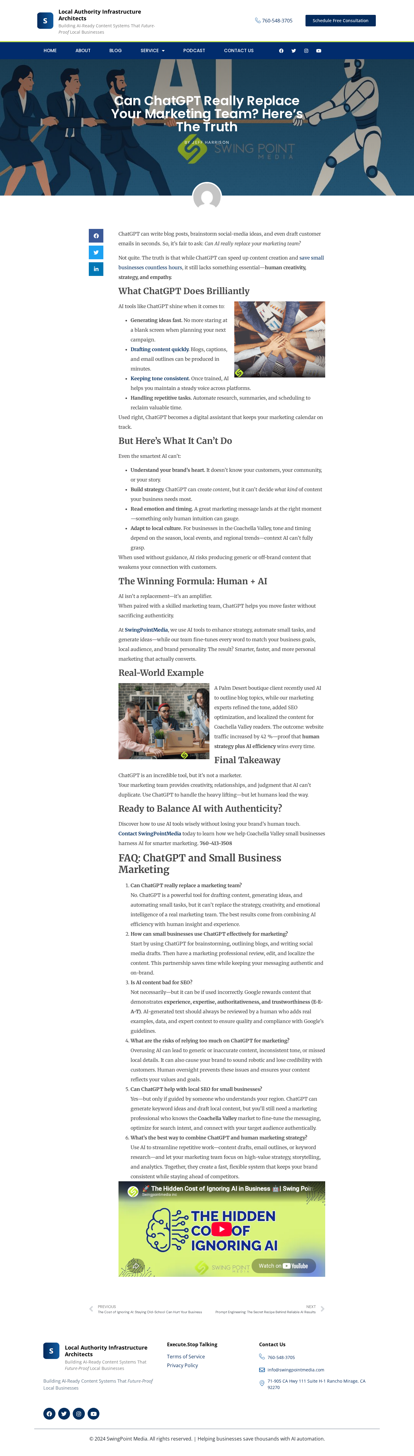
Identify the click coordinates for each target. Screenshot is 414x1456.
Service (150, 50)
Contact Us (239, 50)
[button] (96, 236)
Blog (115, 50)
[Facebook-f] (281, 50)
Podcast (194, 50)
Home (50, 50)
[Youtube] (318, 50)
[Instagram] (306, 50)
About (83, 50)
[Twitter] (293, 50)
